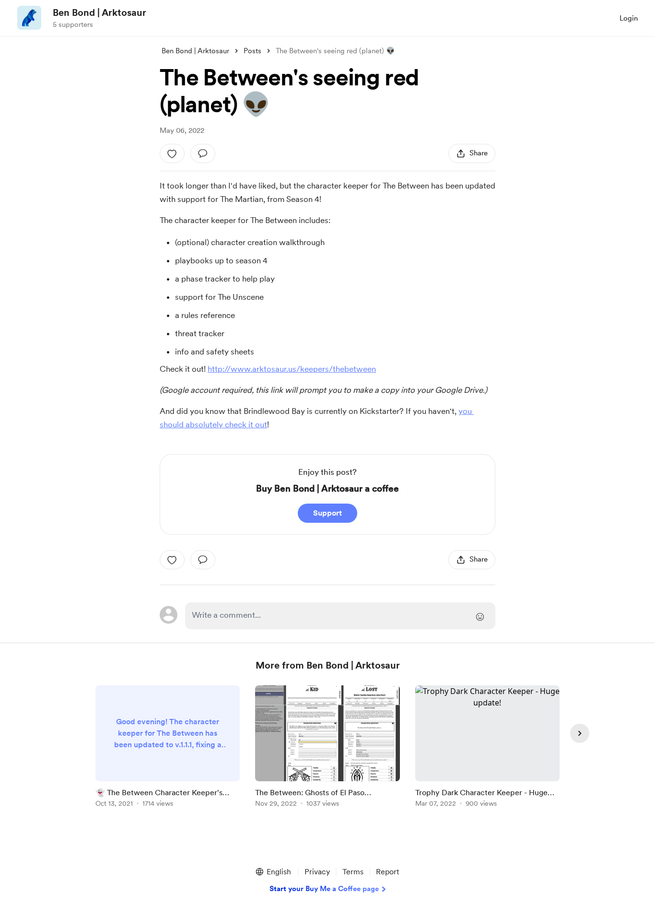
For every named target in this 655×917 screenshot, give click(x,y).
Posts (252, 51)
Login (629, 18)
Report (387, 871)
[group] (168, 748)
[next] (579, 733)
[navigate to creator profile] (29, 18)
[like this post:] (172, 153)
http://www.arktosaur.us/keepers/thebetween (292, 369)
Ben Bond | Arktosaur (99, 12)
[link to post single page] (168, 748)
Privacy (317, 871)
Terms (352, 871)
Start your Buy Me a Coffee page (324, 888)
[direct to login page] (340, 615)
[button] (273, 872)
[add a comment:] (202, 153)
